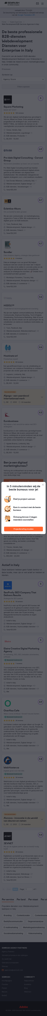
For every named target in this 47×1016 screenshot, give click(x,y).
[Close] (43, 484)
